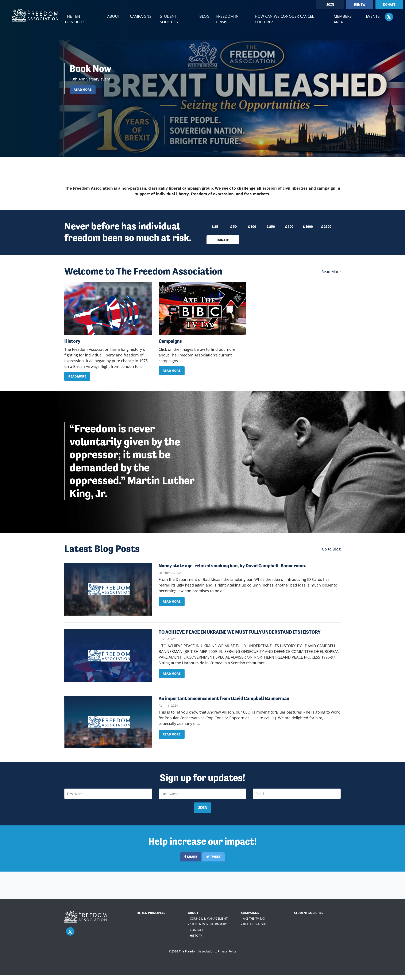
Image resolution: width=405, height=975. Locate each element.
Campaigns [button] (140, 16)
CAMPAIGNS (250, 913)
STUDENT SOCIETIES (308, 913)
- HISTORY (195, 935)
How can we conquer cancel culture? (284, 19)
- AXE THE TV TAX (253, 918)
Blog (204, 16)
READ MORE (83, 90)
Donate (389, 5)
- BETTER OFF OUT (254, 924)
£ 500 (289, 227)
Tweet (215, 857)
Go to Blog (331, 549)
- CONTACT (196, 930)
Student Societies (169, 19)
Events (373, 16)
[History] (108, 308)
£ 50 (233, 227)
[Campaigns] (203, 308)
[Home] (35, 15)
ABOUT (193, 913)
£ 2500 (326, 227)
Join (330, 5)
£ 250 (271, 227)
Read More (331, 271)
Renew (359, 5)
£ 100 (252, 227)
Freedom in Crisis (227, 19)
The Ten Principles (75, 19)
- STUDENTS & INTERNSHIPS (207, 924)
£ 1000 (308, 227)
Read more (77, 376)
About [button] (113, 16)
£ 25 (215, 227)
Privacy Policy (227, 951)
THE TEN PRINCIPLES (150, 913)
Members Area (343, 19)
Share (191, 857)
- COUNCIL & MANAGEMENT (208, 918)
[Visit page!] (389, 16)
